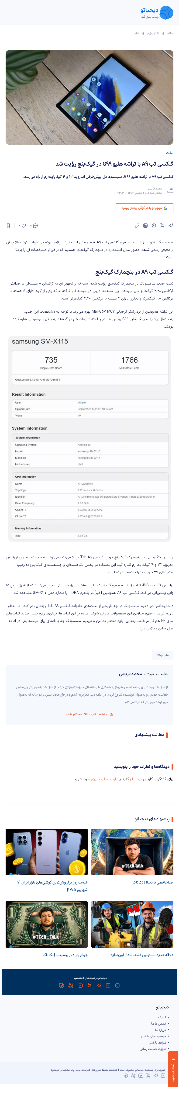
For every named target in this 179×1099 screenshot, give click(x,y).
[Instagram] (117, 985)
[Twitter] (89, 985)
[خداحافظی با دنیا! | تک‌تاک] (132, 852)
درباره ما (160, 1030)
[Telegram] (99, 985)
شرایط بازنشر (157, 1042)
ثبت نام (136, 779)
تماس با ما (158, 1023)
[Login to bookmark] (8, 225)
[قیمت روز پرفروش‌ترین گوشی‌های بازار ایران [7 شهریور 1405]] (47, 852)
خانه (170, 33)
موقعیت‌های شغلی (153, 1036)
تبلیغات (161, 1017)
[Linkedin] (108, 985)
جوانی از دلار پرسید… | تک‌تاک (65, 955)
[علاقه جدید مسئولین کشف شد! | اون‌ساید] (132, 924)
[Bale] (61, 985)
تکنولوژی (153, 33)
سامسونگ (162, 655)
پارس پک (75, 1070)
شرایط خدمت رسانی (153, 1049)
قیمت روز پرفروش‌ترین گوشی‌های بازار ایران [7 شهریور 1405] (52, 886)
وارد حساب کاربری (104, 779)
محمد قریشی (154, 189)
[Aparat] (71, 985)
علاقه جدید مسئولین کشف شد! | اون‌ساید (141, 955)
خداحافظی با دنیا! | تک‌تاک (153, 882)
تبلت (136, 33)
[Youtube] (80, 985)
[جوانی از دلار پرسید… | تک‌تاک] (47, 924)
